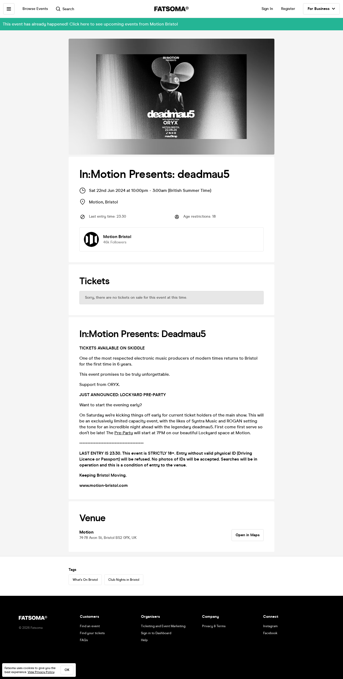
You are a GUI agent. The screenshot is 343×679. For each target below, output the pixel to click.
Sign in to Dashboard (156, 633)
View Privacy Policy (41, 672)
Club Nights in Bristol (123, 580)
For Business (319, 8)
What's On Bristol (85, 580)
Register (288, 8)
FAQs (84, 640)
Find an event (90, 626)
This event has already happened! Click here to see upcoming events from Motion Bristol (90, 24)
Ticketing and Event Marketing (163, 626)
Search (68, 9)
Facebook (270, 633)
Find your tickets (92, 633)
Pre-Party (123, 432)
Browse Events (35, 8)
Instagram (270, 626)
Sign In (267, 8)
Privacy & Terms (214, 626)
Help (144, 640)
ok (67, 670)
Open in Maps (248, 535)
